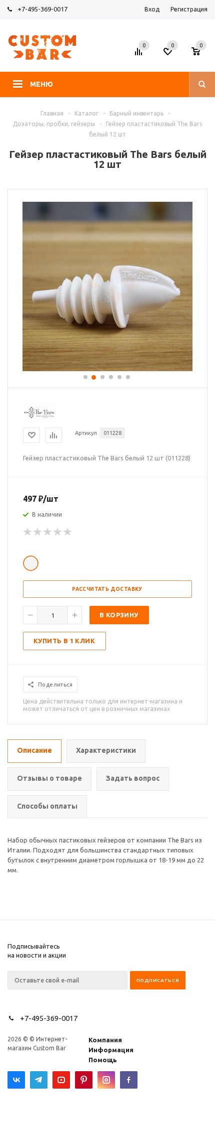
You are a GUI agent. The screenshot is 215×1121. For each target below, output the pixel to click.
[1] (28, 532)
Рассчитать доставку (107, 589)
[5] (68, 532)
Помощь (102, 1059)
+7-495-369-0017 (43, 8)
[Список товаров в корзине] (200, 54)
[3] (48, 532)
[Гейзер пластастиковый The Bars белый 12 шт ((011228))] (107, 368)
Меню (41, 84)
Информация (111, 1049)
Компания (105, 1039)
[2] (38, 532)
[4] (58, 532)
